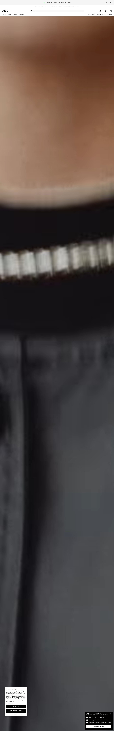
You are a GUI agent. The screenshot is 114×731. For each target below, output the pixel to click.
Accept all (16, 706)
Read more (9, 703)
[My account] (100, 11)
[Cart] (111, 11)
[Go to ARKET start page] (7, 11)
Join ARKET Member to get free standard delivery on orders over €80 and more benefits (57, 6)
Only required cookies (16, 711)
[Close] (110, 714)
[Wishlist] (105, 11)
